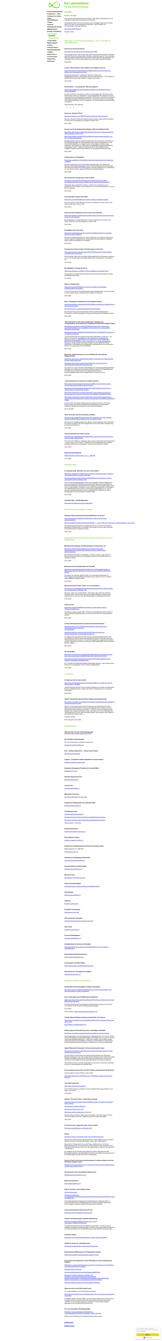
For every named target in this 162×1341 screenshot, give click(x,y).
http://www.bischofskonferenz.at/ (74, 957)
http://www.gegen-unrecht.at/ (72, 1269)
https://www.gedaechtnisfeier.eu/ (74, 745)
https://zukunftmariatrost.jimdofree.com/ (85, 1011)
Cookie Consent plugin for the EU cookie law (147, 1338)
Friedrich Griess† (52, 47)
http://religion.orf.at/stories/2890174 (74, 1106)
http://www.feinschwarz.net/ (72, 974)
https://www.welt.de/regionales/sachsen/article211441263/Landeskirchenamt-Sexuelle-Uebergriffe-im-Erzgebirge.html (87, 659)
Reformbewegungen (53, 49)
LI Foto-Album (51, 40)
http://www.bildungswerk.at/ (72, 805)
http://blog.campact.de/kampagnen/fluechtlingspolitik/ (80, 1276)
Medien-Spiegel (52, 43)
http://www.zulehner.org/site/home (74, 1112)
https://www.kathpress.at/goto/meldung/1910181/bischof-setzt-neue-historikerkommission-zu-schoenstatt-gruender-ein (84, 633)
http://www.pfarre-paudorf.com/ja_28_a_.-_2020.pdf (79, 455)
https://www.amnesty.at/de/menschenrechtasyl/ (78, 1213)
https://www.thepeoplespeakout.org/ (75, 1086)
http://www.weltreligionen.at (72, 938)
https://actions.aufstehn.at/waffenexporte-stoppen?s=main (81, 1255)
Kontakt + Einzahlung (54, 31)
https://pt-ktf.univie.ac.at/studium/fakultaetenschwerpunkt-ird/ (82, 309)
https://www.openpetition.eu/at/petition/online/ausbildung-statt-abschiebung (86, 1033)
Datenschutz (51, 59)
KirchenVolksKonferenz (54, 11)
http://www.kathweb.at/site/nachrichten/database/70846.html (82, 1282)
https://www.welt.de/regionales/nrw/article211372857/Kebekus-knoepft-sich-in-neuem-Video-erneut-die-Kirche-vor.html (87, 389)
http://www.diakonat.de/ (71, 779)
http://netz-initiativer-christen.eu (73, 840)
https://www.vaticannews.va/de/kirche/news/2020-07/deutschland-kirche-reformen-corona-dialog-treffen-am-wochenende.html (88, 474)
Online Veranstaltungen (52, 19)
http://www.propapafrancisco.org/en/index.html (78, 1128)
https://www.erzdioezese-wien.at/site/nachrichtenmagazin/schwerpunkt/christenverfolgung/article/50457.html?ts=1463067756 (89, 1196)
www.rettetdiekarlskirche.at (72, 1183)
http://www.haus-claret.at (71, 929)
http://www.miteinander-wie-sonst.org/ (75, 797)
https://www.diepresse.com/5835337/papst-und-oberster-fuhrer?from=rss (85, 116)
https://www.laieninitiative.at (72, 29)
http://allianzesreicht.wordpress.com (75, 1175)
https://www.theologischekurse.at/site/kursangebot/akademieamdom (84, 820)
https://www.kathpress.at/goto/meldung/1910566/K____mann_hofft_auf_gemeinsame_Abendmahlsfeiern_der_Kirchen (99, 523)
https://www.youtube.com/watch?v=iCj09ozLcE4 (78, 1275)
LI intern (49, 45)
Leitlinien (50, 52)
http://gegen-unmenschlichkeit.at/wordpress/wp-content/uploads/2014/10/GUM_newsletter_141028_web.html (82, 1312)
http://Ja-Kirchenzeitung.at (72, 452)
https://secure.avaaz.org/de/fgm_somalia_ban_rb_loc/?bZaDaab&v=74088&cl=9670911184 (80, 1222)
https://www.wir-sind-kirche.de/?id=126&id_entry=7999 (80, 51)
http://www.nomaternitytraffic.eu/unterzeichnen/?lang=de (81, 1246)
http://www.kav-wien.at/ (71, 852)
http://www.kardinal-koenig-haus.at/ (74, 831)
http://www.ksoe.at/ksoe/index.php (74, 860)
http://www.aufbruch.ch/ (71, 903)
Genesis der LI (51, 54)
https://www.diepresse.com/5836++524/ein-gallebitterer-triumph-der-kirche (86, 271)
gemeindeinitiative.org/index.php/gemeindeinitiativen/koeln (82, 886)
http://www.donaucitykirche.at (73, 869)
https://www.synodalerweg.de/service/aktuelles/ (78, 503)
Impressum (50, 61)
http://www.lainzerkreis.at (71, 788)
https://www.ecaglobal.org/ (72, 753)
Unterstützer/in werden (54, 27)
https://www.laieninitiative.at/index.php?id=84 (77, 733)
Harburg (70, 577)
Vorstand (50, 24)
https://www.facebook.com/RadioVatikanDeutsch (78, 966)
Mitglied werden (52, 29)
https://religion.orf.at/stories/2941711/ (75, 1024)
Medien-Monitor (54, 38)
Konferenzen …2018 (53, 14)
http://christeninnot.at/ (70, 1192)
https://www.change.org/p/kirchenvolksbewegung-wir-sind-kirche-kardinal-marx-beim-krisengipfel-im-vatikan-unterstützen (88, 990)
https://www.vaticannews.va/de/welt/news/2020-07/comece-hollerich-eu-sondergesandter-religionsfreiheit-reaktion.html (85, 364)
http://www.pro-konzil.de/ (71, 912)
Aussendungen (52, 33)
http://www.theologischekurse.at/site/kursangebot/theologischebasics (84, 817)
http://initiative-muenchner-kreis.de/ (74, 877)
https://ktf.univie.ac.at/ (70, 771)
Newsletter (52, 35)
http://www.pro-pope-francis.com (74, 1109)
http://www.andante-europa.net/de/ (74, 762)
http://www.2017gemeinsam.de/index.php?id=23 (78, 921)
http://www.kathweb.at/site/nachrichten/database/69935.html (82, 1272)
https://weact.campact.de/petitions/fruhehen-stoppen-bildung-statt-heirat (85, 1237)
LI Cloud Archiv (52, 56)
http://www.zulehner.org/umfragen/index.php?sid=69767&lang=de (84, 1137)
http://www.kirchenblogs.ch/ (72, 895)
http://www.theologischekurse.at (73, 814)
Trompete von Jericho (54, 16)
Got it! (148, 1335)
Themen (49, 22)
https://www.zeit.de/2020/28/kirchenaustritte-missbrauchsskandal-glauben (86, 199)
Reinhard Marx (81, 166)
